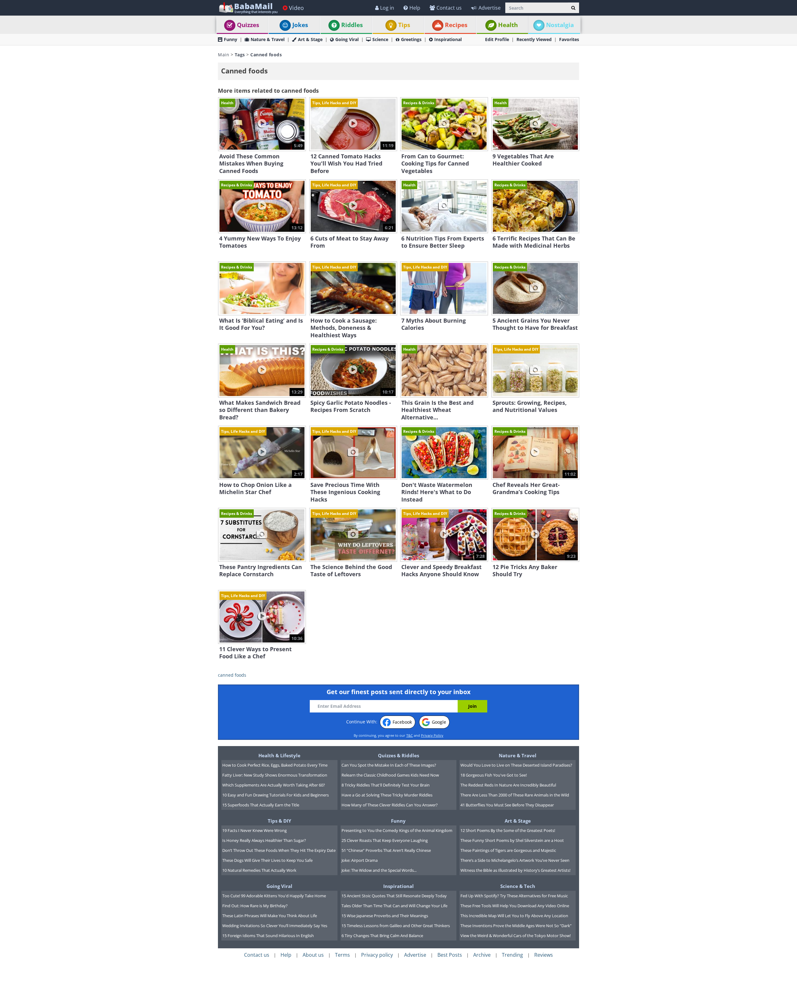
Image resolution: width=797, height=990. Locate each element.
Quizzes (248, 25)
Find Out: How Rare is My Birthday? (255, 905)
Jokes (300, 25)
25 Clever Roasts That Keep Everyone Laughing (385, 840)
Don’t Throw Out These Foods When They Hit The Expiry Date (279, 850)
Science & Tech (517, 886)
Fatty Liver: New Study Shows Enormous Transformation (274, 775)
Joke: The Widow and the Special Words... (379, 870)
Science (380, 39)
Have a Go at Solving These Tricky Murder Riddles (387, 795)
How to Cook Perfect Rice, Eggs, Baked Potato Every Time (275, 765)
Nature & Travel (268, 39)
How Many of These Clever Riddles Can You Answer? (390, 805)
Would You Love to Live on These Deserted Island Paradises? (516, 765)
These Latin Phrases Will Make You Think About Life (269, 915)
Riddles (352, 25)
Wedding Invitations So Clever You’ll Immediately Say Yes (274, 925)
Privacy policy (377, 954)
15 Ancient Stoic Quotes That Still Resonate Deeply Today (394, 896)
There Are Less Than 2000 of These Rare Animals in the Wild (514, 795)
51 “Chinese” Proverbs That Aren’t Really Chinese (386, 850)
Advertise (490, 7)
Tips (404, 25)
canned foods (232, 675)
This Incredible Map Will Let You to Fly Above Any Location (514, 915)
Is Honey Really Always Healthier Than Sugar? (264, 840)
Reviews (543, 954)
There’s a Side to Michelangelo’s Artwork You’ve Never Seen (514, 860)
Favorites (569, 39)
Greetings (411, 39)
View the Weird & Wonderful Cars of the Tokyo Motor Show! (515, 935)
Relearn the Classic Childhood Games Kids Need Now (390, 775)
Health (508, 25)
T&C (409, 735)
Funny (230, 39)
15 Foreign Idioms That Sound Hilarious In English (268, 935)
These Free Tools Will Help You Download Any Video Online (514, 905)
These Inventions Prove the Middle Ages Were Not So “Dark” (516, 925)
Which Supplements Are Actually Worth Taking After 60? (273, 785)
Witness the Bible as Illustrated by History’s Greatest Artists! (515, 870)
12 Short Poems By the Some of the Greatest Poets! (507, 830)
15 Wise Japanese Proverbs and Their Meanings (385, 915)
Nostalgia (560, 25)
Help (414, 7)
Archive (482, 954)
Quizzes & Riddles (398, 755)
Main (223, 55)
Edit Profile (497, 39)
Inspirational (448, 39)
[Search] (573, 7)
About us (313, 954)
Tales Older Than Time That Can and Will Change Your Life (394, 905)
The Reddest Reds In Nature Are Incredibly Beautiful (508, 785)
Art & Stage (310, 39)
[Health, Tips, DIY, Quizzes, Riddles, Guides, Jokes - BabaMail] (248, 8)
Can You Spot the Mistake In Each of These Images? (389, 765)
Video (296, 8)
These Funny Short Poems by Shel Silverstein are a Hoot (512, 840)
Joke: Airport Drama (360, 860)
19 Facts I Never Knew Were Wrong (254, 830)
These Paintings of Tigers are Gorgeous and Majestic (508, 850)
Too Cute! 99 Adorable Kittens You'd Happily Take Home (274, 896)
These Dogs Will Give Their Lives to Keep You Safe (267, 860)
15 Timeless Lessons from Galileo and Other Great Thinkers (396, 925)
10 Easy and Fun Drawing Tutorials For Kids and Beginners (275, 795)
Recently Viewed (534, 39)
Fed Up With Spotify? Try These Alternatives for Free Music (514, 896)
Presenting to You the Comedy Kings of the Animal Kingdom (397, 830)
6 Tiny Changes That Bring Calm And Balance (382, 935)
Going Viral (347, 39)
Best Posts (449, 954)
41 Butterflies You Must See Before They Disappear (507, 805)
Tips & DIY (279, 821)
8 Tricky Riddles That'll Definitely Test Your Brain (386, 785)
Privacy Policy (432, 735)
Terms (342, 954)
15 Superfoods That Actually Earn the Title (260, 805)
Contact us (449, 7)
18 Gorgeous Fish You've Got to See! (493, 775)
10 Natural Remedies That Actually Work (259, 870)
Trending (512, 954)
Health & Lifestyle (279, 755)
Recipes (456, 25)
